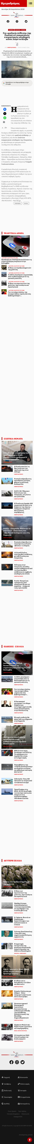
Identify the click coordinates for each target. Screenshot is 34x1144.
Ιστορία (23, 1090)
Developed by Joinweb (26, 1135)
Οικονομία (8, 1097)
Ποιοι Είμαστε (12, 1111)
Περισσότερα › (28, 650)
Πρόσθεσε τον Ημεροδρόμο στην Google (17, 83)
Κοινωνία (24, 1077)
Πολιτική (7, 1090)
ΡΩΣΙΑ (26, 203)
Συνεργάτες (25, 1104)
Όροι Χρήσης (22, 1111)
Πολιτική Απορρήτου (13, 1114)
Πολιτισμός (24, 1084)
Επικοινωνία (25, 1114)
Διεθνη (11, 30)
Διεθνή (6, 1104)
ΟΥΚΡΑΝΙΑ (18, 203)
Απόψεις (7, 1084)
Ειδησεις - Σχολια (20, 30)
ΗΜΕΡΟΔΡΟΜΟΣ (11, 47)
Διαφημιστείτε (18, 1116)
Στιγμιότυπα (25, 1097)
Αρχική (7, 1077)
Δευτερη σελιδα (13, 860)
